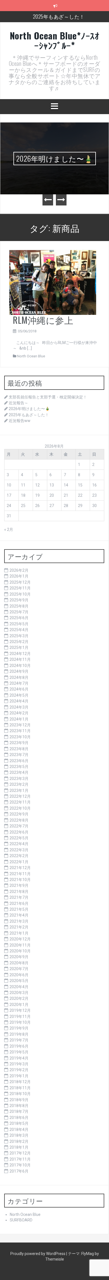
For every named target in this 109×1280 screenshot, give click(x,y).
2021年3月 (19, 921)
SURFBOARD (21, 1220)
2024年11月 (20, 659)
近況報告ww (19, 420)
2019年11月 (20, 1016)
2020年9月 (19, 957)
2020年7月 (19, 969)
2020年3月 (19, 992)
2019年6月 (19, 1046)
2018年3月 (19, 1135)
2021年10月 (20, 879)
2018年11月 (20, 1088)
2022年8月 (19, 820)
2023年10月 (20, 737)
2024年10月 (20, 665)
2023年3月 (19, 778)
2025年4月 (19, 630)
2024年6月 (19, 689)
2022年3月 (19, 850)
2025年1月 (19, 647)
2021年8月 (19, 891)
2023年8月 (19, 749)
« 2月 (8, 529)
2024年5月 (19, 695)
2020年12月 (20, 939)
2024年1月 (19, 719)
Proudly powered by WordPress (38, 1253)
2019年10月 (20, 1022)
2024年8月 (19, 677)
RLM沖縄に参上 (43, 319)
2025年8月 (19, 606)
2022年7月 (19, 826)
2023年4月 (19, 772)
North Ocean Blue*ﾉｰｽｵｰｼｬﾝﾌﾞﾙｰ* (54, 40)
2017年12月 (20, 1153)
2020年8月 (19, 963)
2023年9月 (19, 743)
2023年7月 (19, 754)
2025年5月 (19, 624)
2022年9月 (19, 814)
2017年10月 (20, 1165)
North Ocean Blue (31, 356)
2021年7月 (19, 897)
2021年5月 (19, 909)
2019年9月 (19, 1028)
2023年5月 (19, 766)
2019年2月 (19, 1070)
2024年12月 (20, 653)
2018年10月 (20, 1093)
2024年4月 (19, 701)
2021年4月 (19, 915)
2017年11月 (20, 1159)
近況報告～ (18, 403)
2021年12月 (20, 867)
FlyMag (87, 1253)
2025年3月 (19, 636)
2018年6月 (19, 1117)
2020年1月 (19, 1004)
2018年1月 (19, 1147)
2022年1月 (19, 862)
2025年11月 (20, 588)
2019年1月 (19, 1076)
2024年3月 (19, 707)
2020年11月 (20, 945)
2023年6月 (19, 761)
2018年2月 (19, 1141)
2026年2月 (19, 570)
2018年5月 (19, 1123)
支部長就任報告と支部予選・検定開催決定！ (48, 397)
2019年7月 (19, 1040)
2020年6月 (19, 975)
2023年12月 (20, 725)
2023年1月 (19, 790)
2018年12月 (20, 1082)
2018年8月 (19, 1105)
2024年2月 (19, 713)
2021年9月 (19, 885)
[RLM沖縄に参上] (52, 282)
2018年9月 (19, 1100)
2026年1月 (19, 576)
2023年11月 (20, 731)
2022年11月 (20, 802)
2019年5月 (19, 1052)
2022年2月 (19, 856)
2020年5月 (19, 980)
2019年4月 (19, 1058)
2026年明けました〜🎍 (54, 158)
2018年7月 (19, 1111)
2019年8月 (19, 1034)
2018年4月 (19, 1129)
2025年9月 (19, 600)
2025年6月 (19, 618)
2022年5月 (19, 838)
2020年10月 (20, 951)
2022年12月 (20, 796)
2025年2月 (19, 641)
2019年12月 (20, 1010)
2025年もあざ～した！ (59, 16)
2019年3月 (19, 1064)
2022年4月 (19, 844)
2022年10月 (20, 808)
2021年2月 (19, 927)
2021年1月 (19, 933)
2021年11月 (20, 874)
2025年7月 (19, 612)
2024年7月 (19, 683)
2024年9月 (19, 671)
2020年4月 (19, 987)
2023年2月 (19, 784)
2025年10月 (20, 594)
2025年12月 (20, 582)
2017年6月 (19, 1171)
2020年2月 (19, 998)
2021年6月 (19, 903)
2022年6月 (19, 832)
